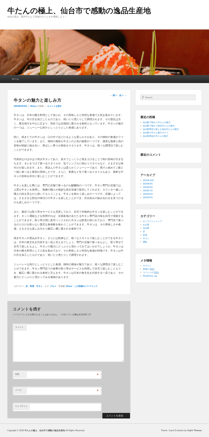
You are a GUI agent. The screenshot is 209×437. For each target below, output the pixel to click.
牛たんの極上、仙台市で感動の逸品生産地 (79, 10)
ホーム (15, 79)
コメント (19, 327)
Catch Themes (194, 430)
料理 (32, 286)
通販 (145, 242)
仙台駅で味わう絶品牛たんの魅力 (159, 126)
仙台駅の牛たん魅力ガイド (155, 132)
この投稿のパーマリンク (86, 286)
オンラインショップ (152, 221)
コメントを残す (54, 106)
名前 (17, 374)
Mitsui (33, 106)
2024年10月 (148, 180)
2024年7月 (148, 190)
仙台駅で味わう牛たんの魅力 (156, 122)
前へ (113, 95)
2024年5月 (148, 197)
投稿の (148, 269)
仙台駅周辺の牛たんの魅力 (155, 136)
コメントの (151, 272)
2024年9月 (148, 184)
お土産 (146, 224)
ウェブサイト (21, 406)
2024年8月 (148, 187)
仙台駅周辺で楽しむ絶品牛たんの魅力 (161, 129)
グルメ (53, 286)
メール (18, 390)
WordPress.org (150, 276)
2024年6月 (148, 194)
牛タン (39, 286)
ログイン (147, 265)
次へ (123, 95)
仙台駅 (146, 228)
